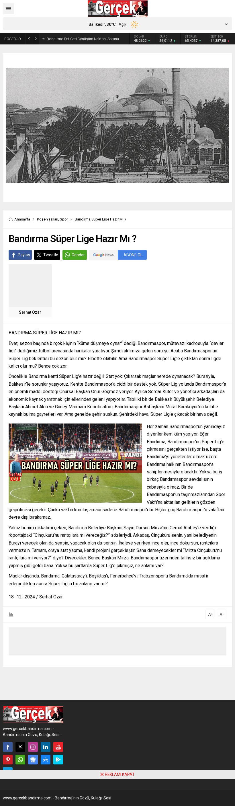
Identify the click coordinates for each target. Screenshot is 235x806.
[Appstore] (45, 759)
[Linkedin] (45, 747)
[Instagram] (33, 747)
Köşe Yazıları (47, 219)
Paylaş (24, 255)
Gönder (78, 255)
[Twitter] (20, 747)
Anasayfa (22, 219)
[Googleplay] (58, 759)
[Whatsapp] (20, 759)
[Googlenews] (33, 759)
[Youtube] (58, 747)
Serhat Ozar (30, 312)
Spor (64, 219)
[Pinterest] (8, 759)
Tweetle (50, 255)
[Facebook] (8, 747)
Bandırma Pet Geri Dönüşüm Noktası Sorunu (83, 39)
